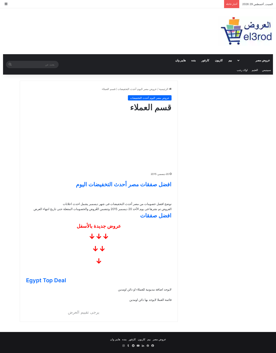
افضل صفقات (156, 215)
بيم (230, 60)
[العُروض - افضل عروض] (245, 31)
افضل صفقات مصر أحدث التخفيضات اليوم (124, 184)
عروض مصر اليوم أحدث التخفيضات (137, 89)
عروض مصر (263, 60)
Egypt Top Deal (46, 280)
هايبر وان (180, 60)
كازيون (219, 60)
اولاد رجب (242, 70)
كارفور (205, 60)
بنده (193, 60)
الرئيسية (164, 89)
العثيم (255, 70)
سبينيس (266, 70)
